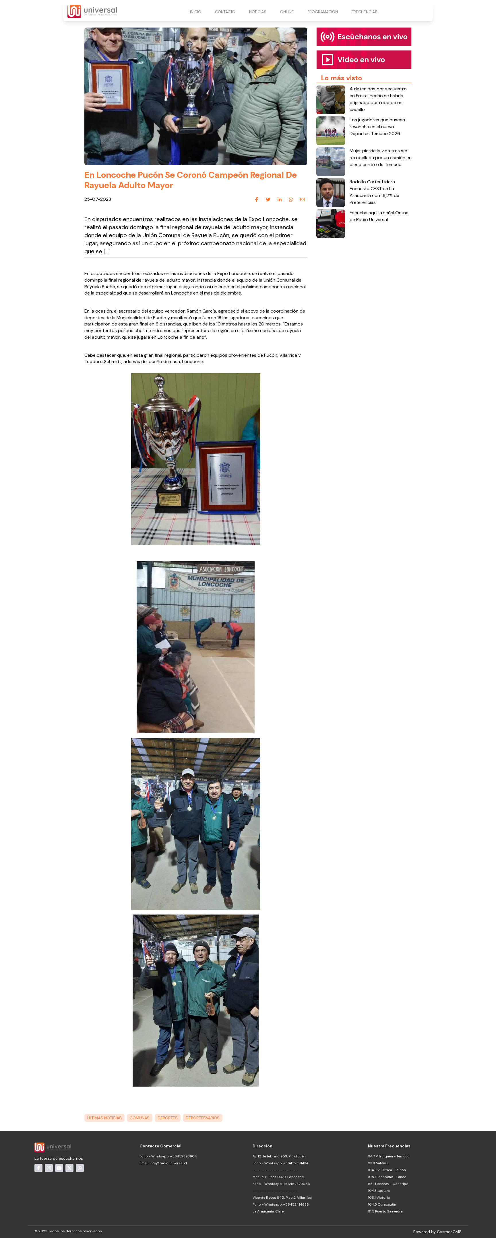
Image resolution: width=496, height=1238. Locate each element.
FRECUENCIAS (364, 11)
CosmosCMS (449, 1231)
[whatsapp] (291, 199)
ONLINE (287, 11)
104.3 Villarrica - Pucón (387, 1170)
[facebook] (256, 199)
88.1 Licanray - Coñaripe (388, 1184)
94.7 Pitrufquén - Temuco (389, 1156)
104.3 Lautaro (379, 1190)
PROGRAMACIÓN (322, 11)
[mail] (302, 199)
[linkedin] (279, 199)
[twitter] (268, 199)
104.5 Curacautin (382, 1204)
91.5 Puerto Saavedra (385, 1211)
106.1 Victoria (379, 1197)
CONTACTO (225, 11)
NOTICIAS (257, 11)
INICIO (195, 11)
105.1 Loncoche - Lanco (387, 1177)
